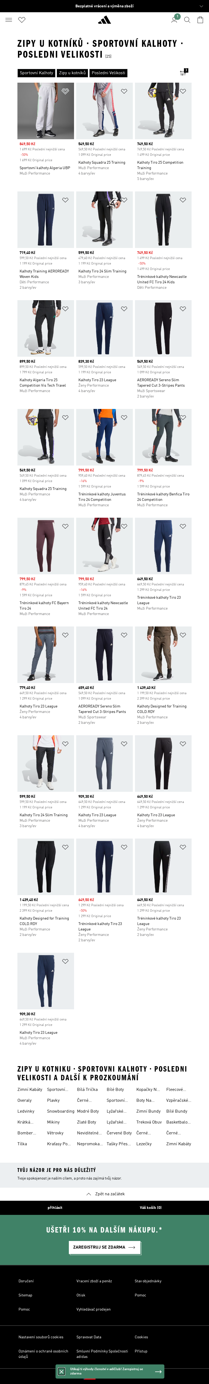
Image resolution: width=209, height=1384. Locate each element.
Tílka (22, 1144)
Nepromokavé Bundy (90, 1144)
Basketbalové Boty (179, 1123)
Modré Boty (88, 1111)
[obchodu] (104, 22)
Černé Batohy (142, 1134)
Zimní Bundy (148, 1111)
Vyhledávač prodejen (93, 1309)
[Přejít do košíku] (200, 19)
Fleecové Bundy (174, 1090)
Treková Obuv (149, 1122)
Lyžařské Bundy (115, 1112)
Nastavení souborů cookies (41, 1337)
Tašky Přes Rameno (117, 1144)
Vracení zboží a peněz (94, 1281)
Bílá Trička (87, 1090)
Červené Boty (119, 1133)
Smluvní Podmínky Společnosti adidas (102, 1354)
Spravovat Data (88, 1337)
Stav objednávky (148, 1281)
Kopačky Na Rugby (147, 1090)
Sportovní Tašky (56, 1090)
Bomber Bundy (25, 1134)
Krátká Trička (23, 1123)
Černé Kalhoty (84, 1101)
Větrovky (55, 1133)
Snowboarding (61, 1111)
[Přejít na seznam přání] (21, 19)
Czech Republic (113, 1376)
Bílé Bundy (176, 1111)
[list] (95, 73)
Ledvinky (25, 1111)
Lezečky (144, 1144)
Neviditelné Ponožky (88, 1134)
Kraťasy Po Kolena (57, 1144)
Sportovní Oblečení (116, 1101)
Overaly (24, 1100)
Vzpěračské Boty (177, 1101)
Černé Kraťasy (173, 1134)
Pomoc (140, 1295)
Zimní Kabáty (29, 1090)
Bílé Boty (115, 1090)
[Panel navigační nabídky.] (8, 19)
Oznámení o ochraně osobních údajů (43, 1354)
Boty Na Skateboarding (150, 1101)
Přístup (141, 1351)
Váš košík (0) (151, 1208)
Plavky (53, 1100)
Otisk (80, 1295)
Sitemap (25, 1295)
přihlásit (55, 1208)
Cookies (141, 1337)
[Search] (187, 19)
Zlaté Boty (86, 1122)
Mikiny (53, 1122)
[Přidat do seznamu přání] (65, 92)
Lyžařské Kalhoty (115, 1123)
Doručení (26, 1281)
